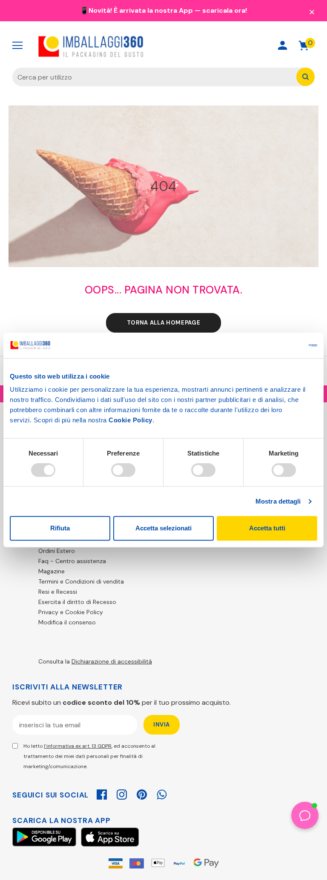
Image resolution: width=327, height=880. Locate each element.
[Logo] (91, 45)
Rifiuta (60, 528)
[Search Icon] (252, 45)
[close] (311, 11)
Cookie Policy (130, 420)
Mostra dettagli (278, 501)
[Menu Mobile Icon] (17, 45)
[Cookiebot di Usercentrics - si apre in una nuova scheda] (280, 345)
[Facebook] (102, 793)
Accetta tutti (267, 528)
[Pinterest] (142, 793)
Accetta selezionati (163, 528)
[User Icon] (282, 45)
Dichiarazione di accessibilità (112, 661)
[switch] (123, 470)
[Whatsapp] (162, 793)
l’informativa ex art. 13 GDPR (78, 746)
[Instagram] (122, 793)
